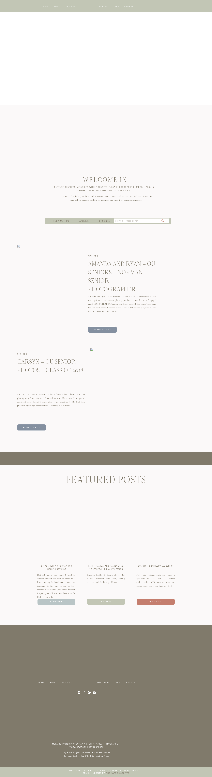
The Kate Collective (117, 773)
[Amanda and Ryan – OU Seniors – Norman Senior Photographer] (50, 292)
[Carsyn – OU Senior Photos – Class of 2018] (123, 395)
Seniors (93, 256)
